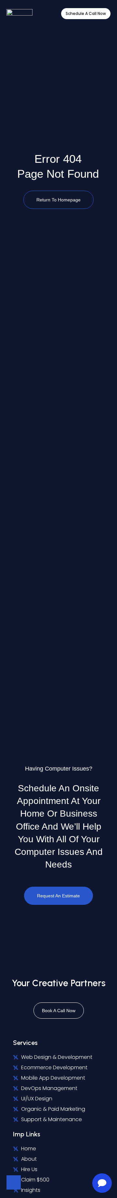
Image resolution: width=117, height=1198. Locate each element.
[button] (47, 13)
